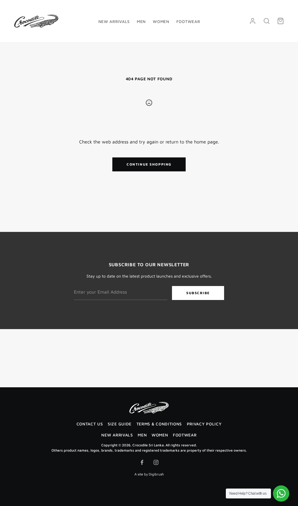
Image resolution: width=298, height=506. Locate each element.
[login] (253, 21)
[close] (267, 21)
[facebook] (142, 462)
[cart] (281, 21)
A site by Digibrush (149, 474)
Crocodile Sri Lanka (148, 445)
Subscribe (198, 293)
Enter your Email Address (97, 282)
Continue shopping (149, 164)
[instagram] (156, 462)
